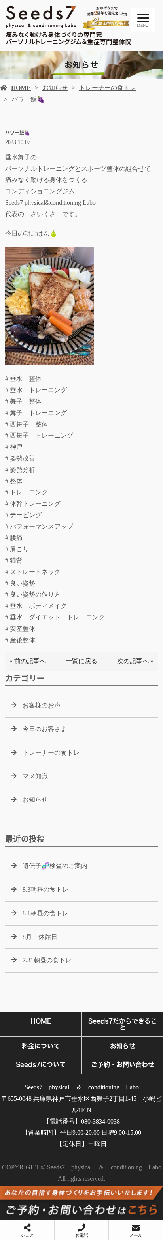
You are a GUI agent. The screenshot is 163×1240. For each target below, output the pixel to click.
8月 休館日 (40, 936)
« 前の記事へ (27, 661)
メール (135, 1235)
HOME (21, 87)
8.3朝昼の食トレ (45, 889)
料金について (41, 1046)
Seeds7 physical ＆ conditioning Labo (82, 1087)
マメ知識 (35, 776)
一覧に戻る (81, 661)
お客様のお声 (42, 705)
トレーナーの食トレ (107, 87)
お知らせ (55, 87)
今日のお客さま (45, 729)
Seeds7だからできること (122, 1024)
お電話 (81, 1235)
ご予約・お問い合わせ (122, 1064)
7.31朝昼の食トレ (47, 960)
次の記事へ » (135, 661)
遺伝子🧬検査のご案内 (55, 865)
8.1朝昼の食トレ (45, 913)
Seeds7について (41, 1064)
